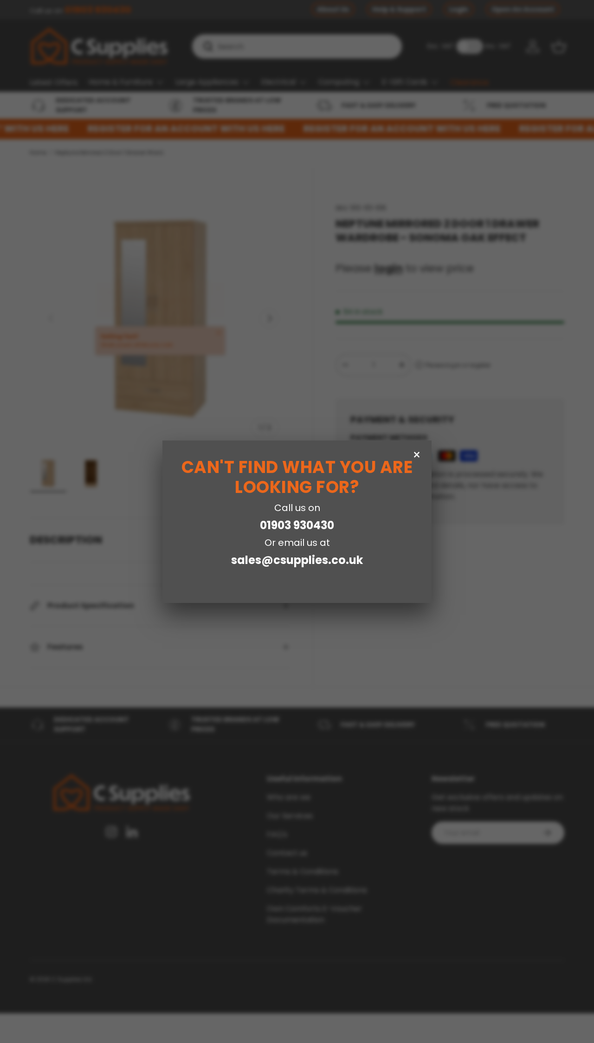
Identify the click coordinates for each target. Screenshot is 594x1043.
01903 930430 (297, 525)
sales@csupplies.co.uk (297, 560)
